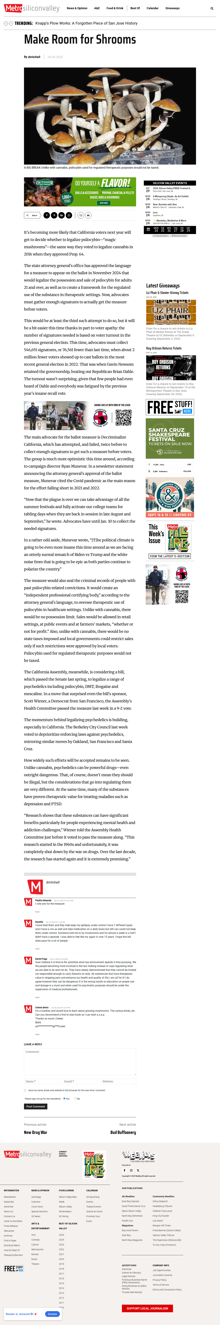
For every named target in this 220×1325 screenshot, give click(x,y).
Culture (35, 1244)
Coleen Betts (41, 1007)
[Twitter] (54, 215)
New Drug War (35, 1132)
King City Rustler (161, 1216)
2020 (61, 1259)
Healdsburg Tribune (162, 1206)
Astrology (36, 1197)
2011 (61, 1302)
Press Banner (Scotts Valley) (167, 1230)
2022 (61, 1249)
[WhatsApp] (69, 215)
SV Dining (63, 1216)
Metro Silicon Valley (131, 1211)
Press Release (11, 1226)
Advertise (8, 1206)
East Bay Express (130, 1201)
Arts (33, 1235)
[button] (212, 8)
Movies (34, 1254)
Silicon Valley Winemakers (65, 1209)
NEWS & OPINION (40, 1190)
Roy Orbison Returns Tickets (164, 348)
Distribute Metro (12, 1245)
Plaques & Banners (13, 1255)
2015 (61, 1283)
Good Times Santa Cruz (133, 1206)
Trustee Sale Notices (132, 1292)
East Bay (126, 1235)
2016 (61, 1278)
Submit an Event (94, 1211)
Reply (37, 912)
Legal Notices (128, 1276)
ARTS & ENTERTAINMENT (40, 1226)
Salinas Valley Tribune (163, 1235)
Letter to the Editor (13, 1221)
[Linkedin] (61, 215)
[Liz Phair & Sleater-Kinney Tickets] (171, 312)
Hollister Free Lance (162, 1211)
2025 (61, 1235)
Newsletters (10, 1197)
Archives (8, 1235)
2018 (61, 1269)
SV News (35, 1216)
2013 (61, 1293)
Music (34, 1259)
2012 (61, 1298)
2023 (61, 1244)
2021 (61, 1254)
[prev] (6, 23)
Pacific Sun (127, 1220)
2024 (61, 1239)
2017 (61, 1273)
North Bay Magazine (132, 1240)
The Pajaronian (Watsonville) (167, 1240)
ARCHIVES (63, 1154)
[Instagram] (131, 1170)
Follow (187, 471)
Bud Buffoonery (123, 1132)
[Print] (88, 215)
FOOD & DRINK (66, 1190)
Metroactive (37, 1249)
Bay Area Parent (130, 1230)
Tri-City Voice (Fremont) (164, 1245)
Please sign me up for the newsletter (43, 1098)
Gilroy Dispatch (160, 1201)
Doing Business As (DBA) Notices (134, 1287)
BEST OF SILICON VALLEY (68, 1226)
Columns (35, 1201)
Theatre (35, 1264)
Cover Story (37, 1206)
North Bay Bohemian (132, 1216)
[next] (11, 23)
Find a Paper (10, 1240)
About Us (8, 1211)
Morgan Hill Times (162, 1225)
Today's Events (93, 1206)
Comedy (35, 1239)
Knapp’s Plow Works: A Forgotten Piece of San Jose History (86, 23)
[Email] (79, 215)
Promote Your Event (93, 1218)
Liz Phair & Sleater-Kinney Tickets (167, 293)
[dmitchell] (35, 887)
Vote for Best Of (12, 1250)
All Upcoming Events (92, 1199)
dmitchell (34, 57)
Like (189, 464)
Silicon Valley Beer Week (68, 1199)
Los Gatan (158, 1220)
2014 (61, 1288)
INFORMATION (11, 1190)
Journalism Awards (162, 1275)
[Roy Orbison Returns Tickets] (171, 367)
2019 (61, 1264)
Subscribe (9, 1201)
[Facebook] (46, 215)
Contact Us (9, 1216)
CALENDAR (92, 1190)
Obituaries (9, 1231)
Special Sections (39, 1211)
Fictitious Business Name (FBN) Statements (134, 1281)
